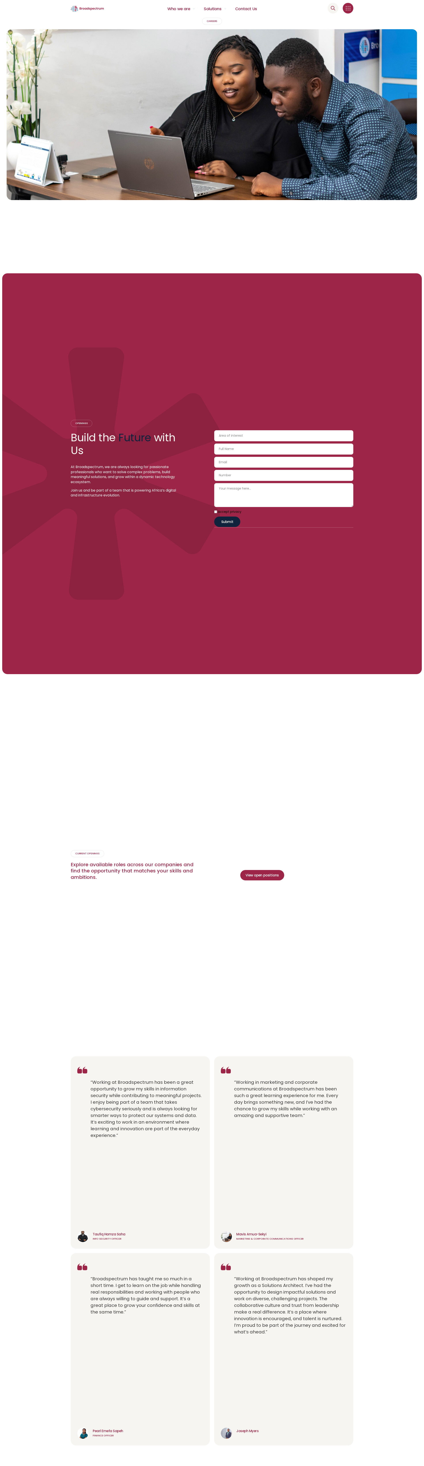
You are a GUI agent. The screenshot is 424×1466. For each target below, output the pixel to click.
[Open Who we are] (194, 9)
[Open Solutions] (225, 9)
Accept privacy (229, 511)
